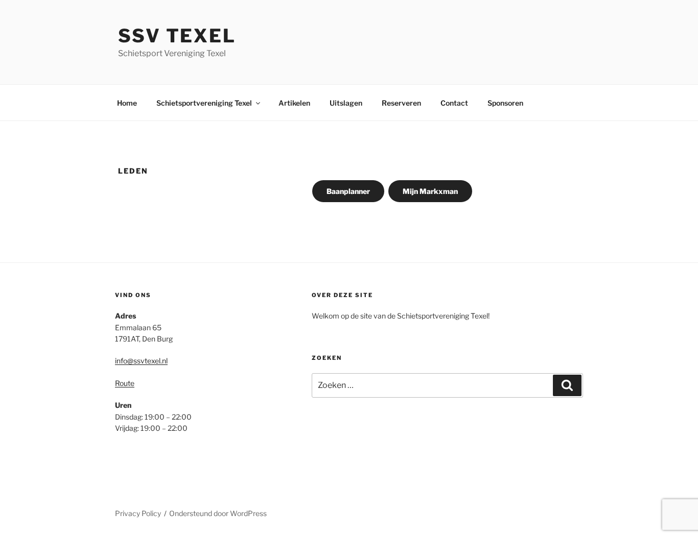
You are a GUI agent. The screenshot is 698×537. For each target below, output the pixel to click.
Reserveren (401, 103)
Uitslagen (346, 103)
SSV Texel (177, 36)
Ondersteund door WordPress (218, 513)
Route (124, 383)
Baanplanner (348, 191)
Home (127, 103)
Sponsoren (505, 103)
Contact (454, 103)
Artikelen (294, 103)
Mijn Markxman (430, 191)
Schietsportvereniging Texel (204, 103)
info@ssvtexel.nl (141, 360)
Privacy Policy (138, 513)
